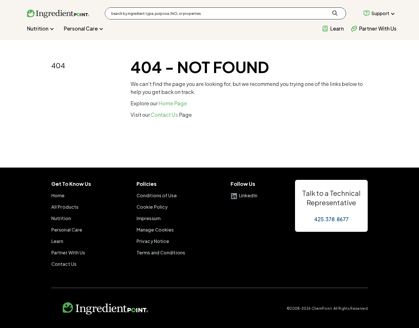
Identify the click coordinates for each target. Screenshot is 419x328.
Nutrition (37, 28)
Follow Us (243, 183)
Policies (146, 183)
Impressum (148, 218)
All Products (64, 207)
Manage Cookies (155, 230)
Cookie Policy (152, 207)
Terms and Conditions (161, 252)
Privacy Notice (153, 241)
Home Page (172, 103)
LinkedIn (248, 195)
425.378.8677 (331, 219)
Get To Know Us (71, 183)
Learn (57, 241)
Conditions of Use (157, 195)
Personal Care (81, 28)
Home (57, 195)
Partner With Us (68, 252)
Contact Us (164, 114)
